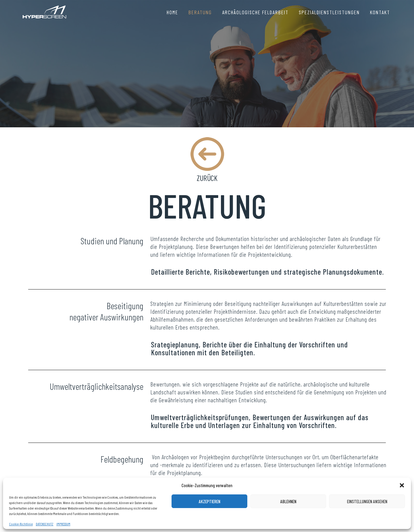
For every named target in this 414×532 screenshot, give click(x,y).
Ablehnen (288, 501)
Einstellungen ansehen (367, 501)
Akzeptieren (209, 501)
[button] (402, 485)
